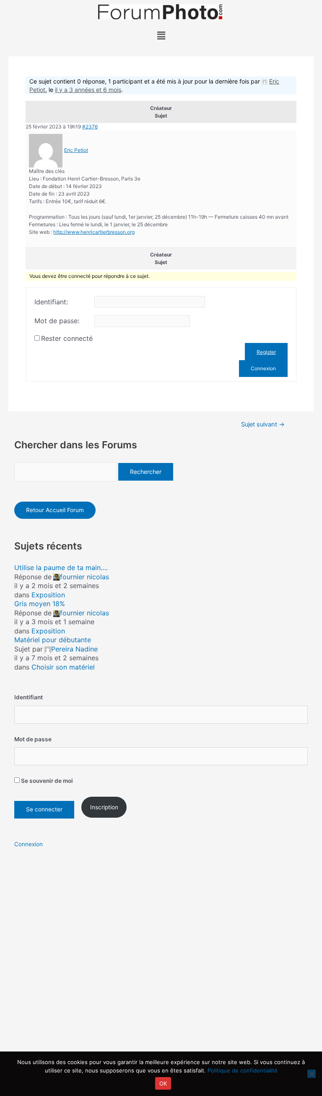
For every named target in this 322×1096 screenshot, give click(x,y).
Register (266, 352)
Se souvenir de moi (46, 780)
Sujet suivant (263, 424)
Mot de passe (33, 739)
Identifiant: (51, 302)
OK (163, 1083)
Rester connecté (67, 338)
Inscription (104, 807)
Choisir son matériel (63, 667)
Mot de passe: (56, 320)
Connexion (263, 368)
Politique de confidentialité (243, 1070)
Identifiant (28, 697)
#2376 (90, 126)
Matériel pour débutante (52, 640)
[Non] (311, 1074)
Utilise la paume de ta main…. (61, 567)
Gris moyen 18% (39, 603)
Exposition (48, 595)
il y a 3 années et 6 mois (88, 89)
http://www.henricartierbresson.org (94, 232)
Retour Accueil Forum (55, 510)
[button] (161, 35)
